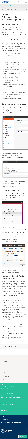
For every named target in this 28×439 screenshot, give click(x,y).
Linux (4, 380)
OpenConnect (9, 43)
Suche (22, 2)
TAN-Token (13, 232)
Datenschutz (5, 419)
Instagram (6, 410)
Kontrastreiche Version (19, 2)
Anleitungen (6, 358)
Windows (5, 369)
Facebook (2, 410)
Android (5, 361)
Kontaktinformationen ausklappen (25, 430)
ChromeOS (6, 376)
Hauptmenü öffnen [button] (26, 2)
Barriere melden (6, 426)
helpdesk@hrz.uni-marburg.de (13, 326)
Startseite (3, 9)
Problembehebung (10, 346)
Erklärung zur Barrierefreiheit (11, 423)
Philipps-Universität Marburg (8, 433)
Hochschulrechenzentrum (12, 9)
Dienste (21, 9)
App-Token (4, 232)
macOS (5, 372)
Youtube (4, 410)
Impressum (4, 416)
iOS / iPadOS (6, 365)
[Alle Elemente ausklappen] (25, 342)
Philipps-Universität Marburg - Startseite (6, 1)
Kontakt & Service (8, 404)
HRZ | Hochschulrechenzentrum (26, 6)
